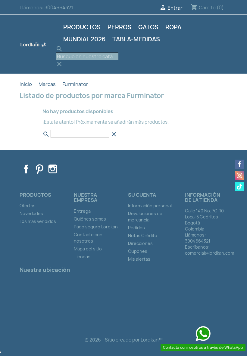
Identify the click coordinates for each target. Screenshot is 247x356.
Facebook (26, 169)
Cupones (137, 251)
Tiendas (82, 256)
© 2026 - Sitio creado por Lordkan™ (124, 340)
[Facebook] (239, 164)
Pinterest (39, 169)
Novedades (31, 213)
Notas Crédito (142, 235)
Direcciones (140, 243)
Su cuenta (142, 195)
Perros (119, 27)
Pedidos (136, 227)
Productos (82, 27)
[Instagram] (239, 175)
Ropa (173, 27)
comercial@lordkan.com (209, 253)
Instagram (53, 169)
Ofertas (28, 205)
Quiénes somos (90, 219)
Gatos (148, 27)
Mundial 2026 (84, 39)
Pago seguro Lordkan (96, 227)
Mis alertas (139, 259)
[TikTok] (239, 186)
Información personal (150, 205)
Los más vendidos (38, 221)
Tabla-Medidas (136, 39)
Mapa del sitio (88, 249)
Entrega (82, 211)
